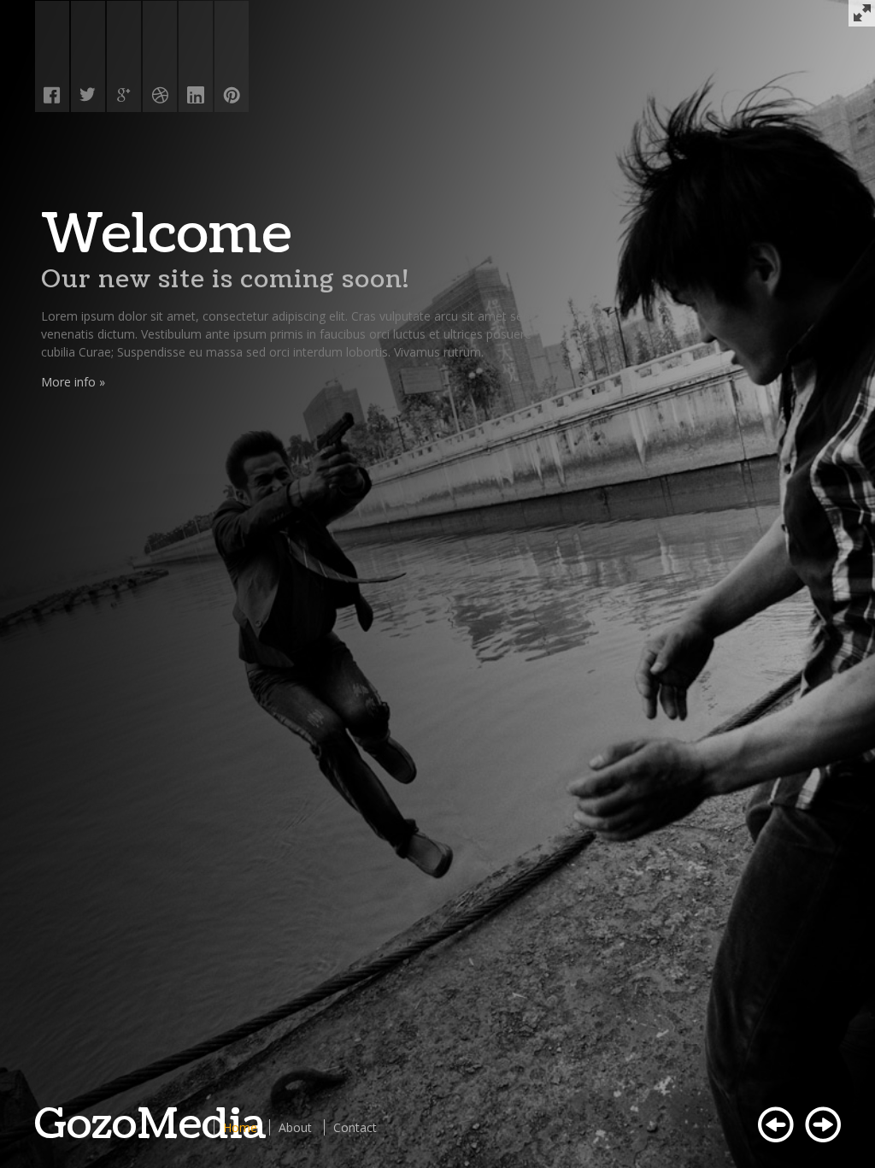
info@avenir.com (123, 316)
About (295, 1127)
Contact (355, 1127)
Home (240, 1127)
